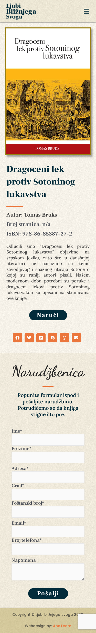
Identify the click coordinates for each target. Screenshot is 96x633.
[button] (17, 337)
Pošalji (48, 593)
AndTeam (62, 626)
